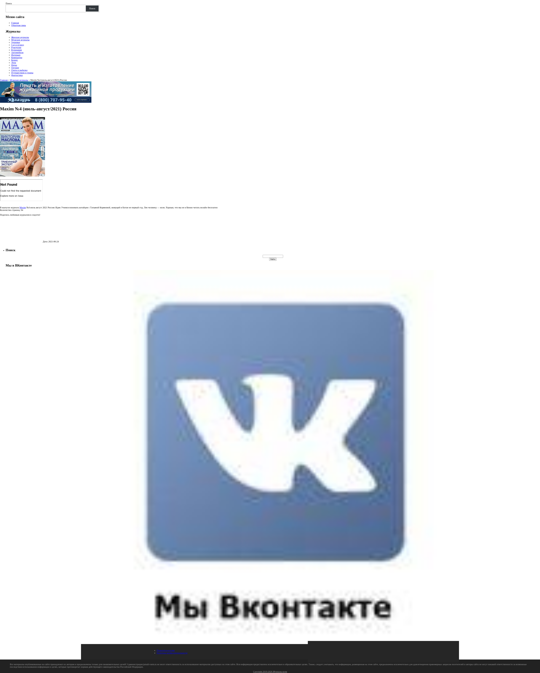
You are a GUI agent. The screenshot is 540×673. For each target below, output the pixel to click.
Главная (15, 23)
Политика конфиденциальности (172, 653)
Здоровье (15, 42)
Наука (14, 65)
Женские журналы (20, 37)
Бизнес (14, 60)
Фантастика (17, 75)
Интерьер (15, 55)
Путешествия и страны (22, 73)
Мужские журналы (20, 40)
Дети (13, 62)
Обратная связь (18, 25)
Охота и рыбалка (19, 70)
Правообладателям (166, 650)
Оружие (15, 67)
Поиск (9, 3)
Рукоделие (16, 47)
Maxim (23, 207)
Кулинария (16, 50)
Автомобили (17, 52)
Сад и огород (17, 45)
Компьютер (16, 57)
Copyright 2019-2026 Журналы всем (270, 671)
